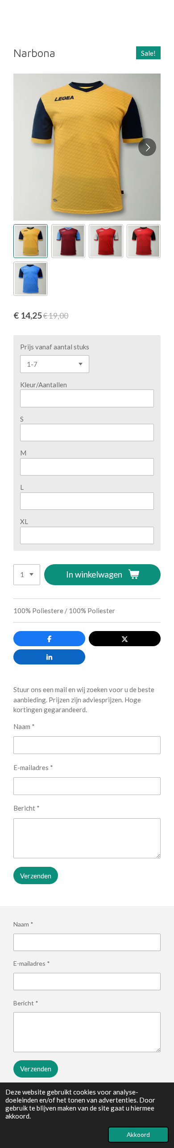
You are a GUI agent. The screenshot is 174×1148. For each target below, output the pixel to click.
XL (24, 521)
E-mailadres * (33, 767)
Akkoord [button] (138, 1134)
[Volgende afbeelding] (147, 147)
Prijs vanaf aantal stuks (54, 347)
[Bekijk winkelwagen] (164, 16)
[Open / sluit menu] (10, 16)
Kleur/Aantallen (43, 385)
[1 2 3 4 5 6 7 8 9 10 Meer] (26, 574)
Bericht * (26, 808)
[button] (30, 241)
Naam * (24, 726)
